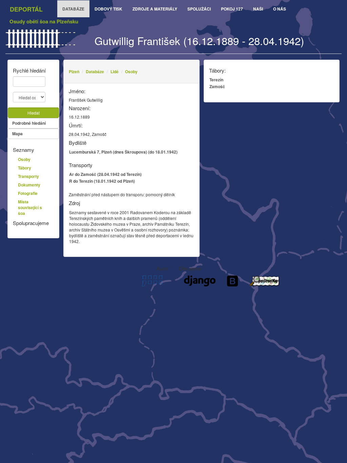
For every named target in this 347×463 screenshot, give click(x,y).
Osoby (131, 71)
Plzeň (74, 71)
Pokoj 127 (232, 9)
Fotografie (28, 193)
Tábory (24, 168)
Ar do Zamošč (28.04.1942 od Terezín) (105, 174)
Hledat (33, 113)
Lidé (114, 71)
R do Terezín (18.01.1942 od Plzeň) (102, 181)
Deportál (26, 9)
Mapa (17, 133)
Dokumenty (29, 185)
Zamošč (217, 86)
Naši (258, 9)
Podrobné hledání (29, 123)
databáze (73, 9)
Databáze (95, 71)
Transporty (28, 176)
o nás (279, 9)
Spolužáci (199, 9)
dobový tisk (108, 9)
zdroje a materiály (154, 9)
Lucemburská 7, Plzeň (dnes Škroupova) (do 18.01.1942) (123, 152)
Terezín (216, 80)
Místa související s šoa (30, 207)
